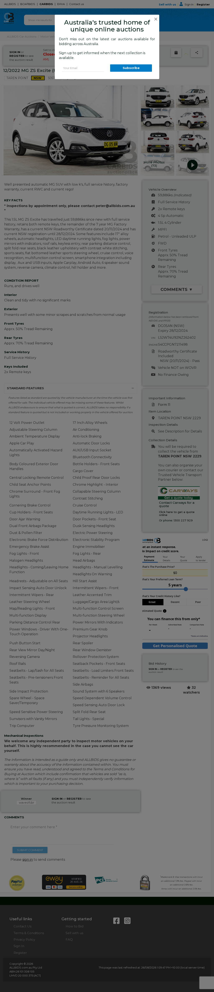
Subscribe (131, 68)
